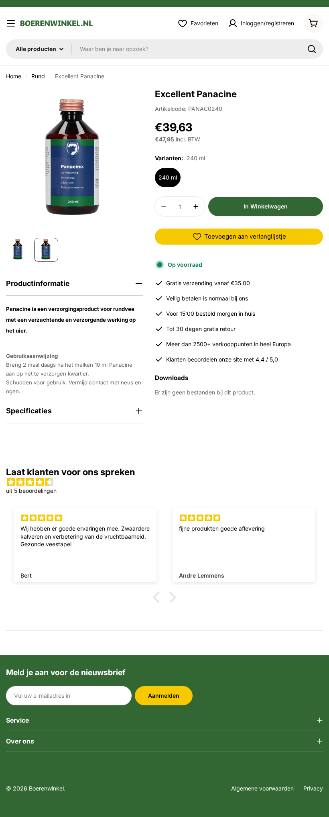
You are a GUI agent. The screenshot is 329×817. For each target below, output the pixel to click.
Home (13, 76)
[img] (164, 482)
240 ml (167, 177)
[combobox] (164, 49)
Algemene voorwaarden (262, 788)
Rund (38, 76)
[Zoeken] (312, 49)
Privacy (313, 788)
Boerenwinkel (46, 788)
